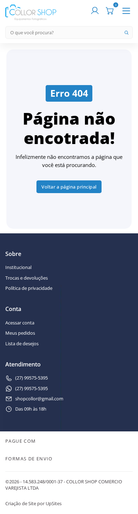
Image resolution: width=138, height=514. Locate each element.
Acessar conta (19, 323)
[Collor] (30, 12)
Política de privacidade (28, 288)
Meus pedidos (20, 333)
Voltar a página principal (69, 187)
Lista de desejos (22, 344)
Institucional (18, 267)
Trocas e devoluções (26, 278)
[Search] (126, 32)
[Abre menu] (126, 11)
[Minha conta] (94, 11)
